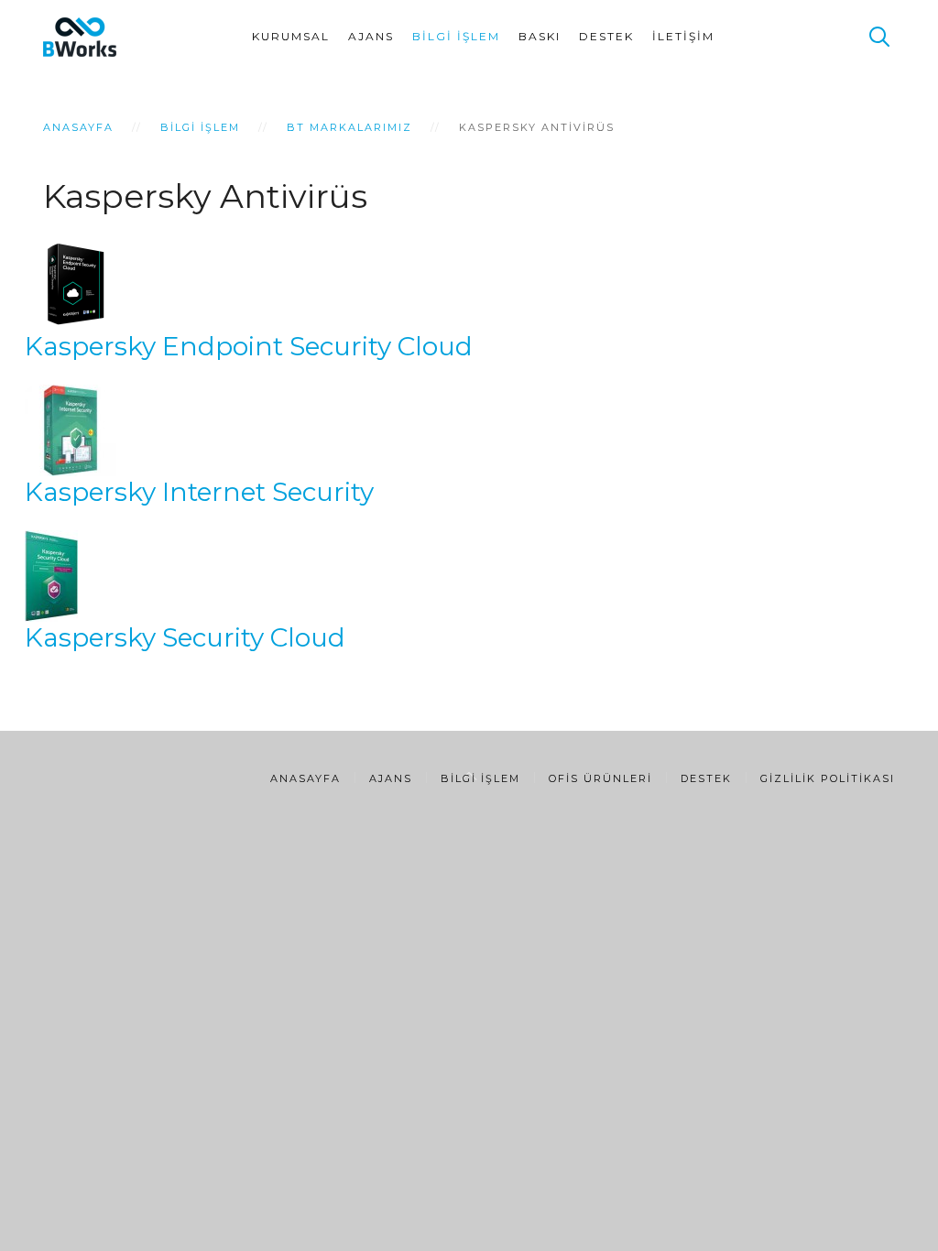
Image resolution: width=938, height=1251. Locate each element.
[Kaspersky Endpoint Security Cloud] (70, 283)
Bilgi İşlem (456, 36)
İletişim (683, 36)
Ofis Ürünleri (600, 778)
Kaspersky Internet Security (199, 491)
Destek (606, 36)
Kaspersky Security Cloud (185, 637)
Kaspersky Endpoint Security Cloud (249, 346)
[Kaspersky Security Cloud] (51, 574)
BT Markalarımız (349, 127)
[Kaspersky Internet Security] (70, 428)
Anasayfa (78, 127)
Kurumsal (291, 36)
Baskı (539, 36)
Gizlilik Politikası (827, 778)
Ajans (371, 36)
